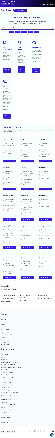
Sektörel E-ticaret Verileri (7, 422)
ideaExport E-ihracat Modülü (8, 364)
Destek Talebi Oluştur (21, 69)
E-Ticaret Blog (4, 402)
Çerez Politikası (5, 342)
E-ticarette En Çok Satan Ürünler (9, 420)
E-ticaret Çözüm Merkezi (7, 372)
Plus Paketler (4, 354)
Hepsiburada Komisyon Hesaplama (9, 392)
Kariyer (3, 332)
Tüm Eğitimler (36, 70)
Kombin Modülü (5, 380)
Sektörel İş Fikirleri (5, 417)
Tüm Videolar (7, 116)
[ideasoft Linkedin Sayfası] (48, 298)
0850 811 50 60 (48, 2)
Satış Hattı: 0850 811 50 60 (8, 298)
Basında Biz (4, 319)
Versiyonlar (3, 407)
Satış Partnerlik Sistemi (7, 322)
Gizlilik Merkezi (5, 339)
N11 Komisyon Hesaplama (7, 385)
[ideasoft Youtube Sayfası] (51, 298)
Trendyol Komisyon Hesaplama (8, 387)
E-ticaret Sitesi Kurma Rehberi (8, 410)
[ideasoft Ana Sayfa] (7, 10)
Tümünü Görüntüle (9, 161)
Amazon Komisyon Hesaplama (8, 390)
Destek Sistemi (23, 300)
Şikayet (3, 337)
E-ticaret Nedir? (5, 412)
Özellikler (3, 357)
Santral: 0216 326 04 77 (7, 301)
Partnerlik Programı (5, 374)
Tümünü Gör (7, 70)
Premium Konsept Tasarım (7, 377)
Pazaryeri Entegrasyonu (7, 382)
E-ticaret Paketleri (5, 352)
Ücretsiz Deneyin (20, 10)
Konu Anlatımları (23, 303)
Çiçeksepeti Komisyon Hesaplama (9, 395)
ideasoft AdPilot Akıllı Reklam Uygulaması (11, 367)
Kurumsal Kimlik (5, 327)
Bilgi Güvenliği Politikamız (7, 344)
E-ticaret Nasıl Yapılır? (6, 415)
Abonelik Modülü (5, 369)
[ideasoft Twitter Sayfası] (45, 298)
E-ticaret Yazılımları (13, 431)
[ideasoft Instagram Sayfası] (41, 298)
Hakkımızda (4, 317)
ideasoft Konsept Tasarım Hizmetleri (10, 362)
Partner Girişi (4, 324)
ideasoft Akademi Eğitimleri (8, 404)
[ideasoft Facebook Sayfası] (38, 298)
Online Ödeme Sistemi (6, 334)
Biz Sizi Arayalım (49, 4)
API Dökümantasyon (6, 329)
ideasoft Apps (4, 359)
